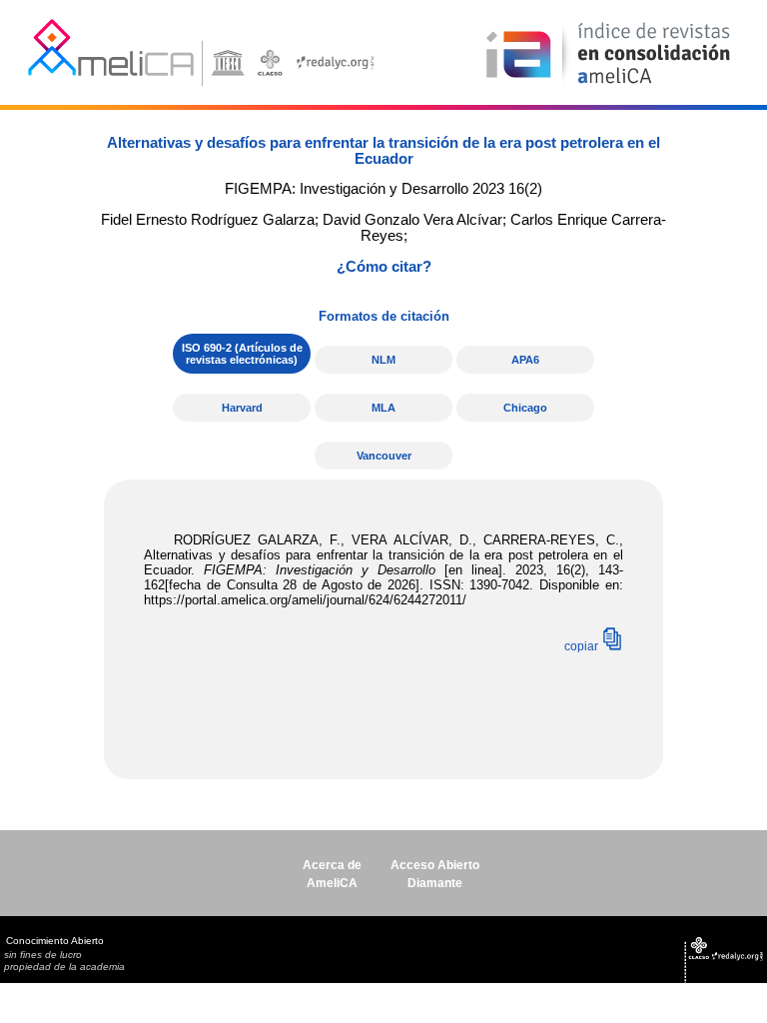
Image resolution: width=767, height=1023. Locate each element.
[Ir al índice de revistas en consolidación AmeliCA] (608, 85)
